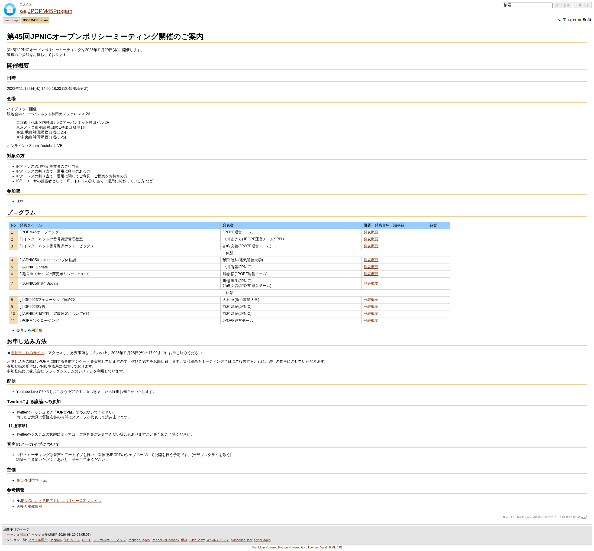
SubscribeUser (241, 540)
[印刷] (589, 20)
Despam (55, 540)
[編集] (559, 20)
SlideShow (196, 540)
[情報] (574, 20)
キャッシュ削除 (14, 534)
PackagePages (139, 540)
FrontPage (11, 20)
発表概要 (371, 232)
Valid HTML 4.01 (331, 547)
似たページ (72, 540)
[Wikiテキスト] (584, 20)
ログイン (25, 4)
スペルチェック (217, 540)
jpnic (583, 517)
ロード (86, 540)
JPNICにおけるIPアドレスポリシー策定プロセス (60, 501)
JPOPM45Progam (50, 11)
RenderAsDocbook (165, 540)
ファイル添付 (38, 540)
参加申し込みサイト (27, 353)
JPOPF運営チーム (31, 480)
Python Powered (289, 547)
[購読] (579, 20)
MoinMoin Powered (264, 547)
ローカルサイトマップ (109, 540)
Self (22, 12)
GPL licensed (310, 547)
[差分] (569, 20)
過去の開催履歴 (29, 507)
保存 (184, 540)
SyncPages (262, 540)
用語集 (36, 330)
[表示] (564, 20)
